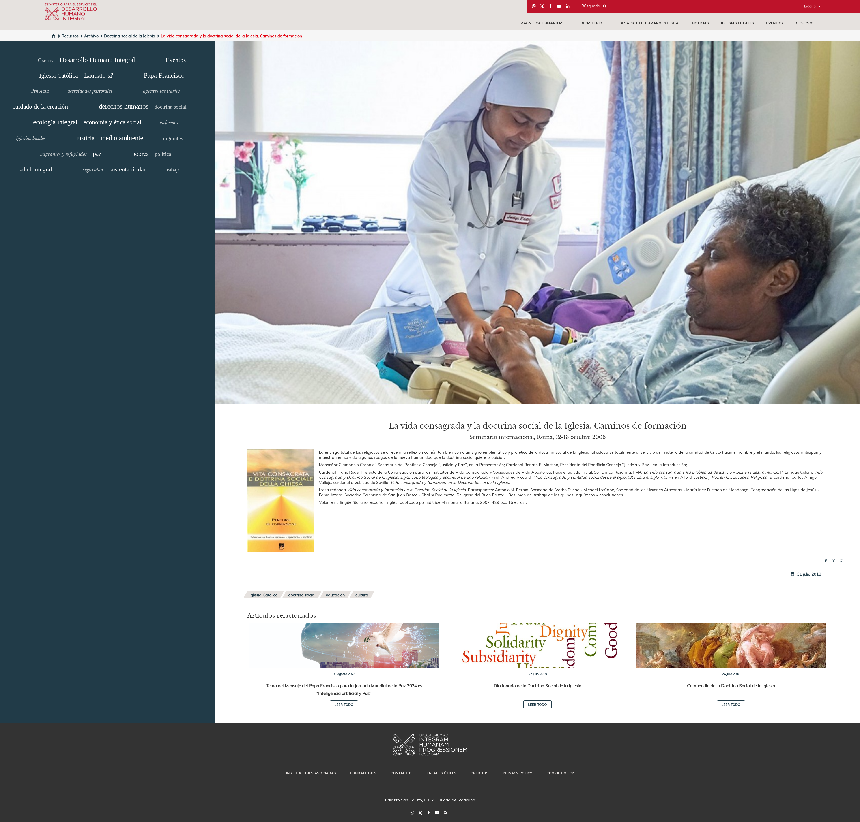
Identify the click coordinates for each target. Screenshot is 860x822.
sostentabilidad (128, 169)
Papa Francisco (164, 75)
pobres (140, 153)
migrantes (172, 138)
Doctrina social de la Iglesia (129, 35)
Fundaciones (363, 773)
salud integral (35, 169)
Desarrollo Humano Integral (97, 59)
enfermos (169, 122)
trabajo (173, 170)
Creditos (480, 773)
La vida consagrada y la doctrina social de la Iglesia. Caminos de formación (231, 35)
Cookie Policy (560, 773)
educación (335, 595)
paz (97, 153)
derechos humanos (123, 106)
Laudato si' (98, 75)
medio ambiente (122, 137)
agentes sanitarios (161, 91)
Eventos (774, 23)
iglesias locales (737, 23)
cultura (361, 595)
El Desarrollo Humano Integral (647, 23)
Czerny (46, 60)
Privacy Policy (517, 773)
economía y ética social (113, 122)
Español (810, 6)
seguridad (93, 170)
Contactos (402, 773)
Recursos (805, 23)
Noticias (700, 23)
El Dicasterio (588, 23)
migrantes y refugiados (63, 154)
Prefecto (40, 91)
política (163, 154)
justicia (85, 138)
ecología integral (55, 122)
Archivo (91, 35)
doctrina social (171, 107)
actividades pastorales (90, 91)
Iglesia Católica (58, 75)
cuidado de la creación (40, 106)
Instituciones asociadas (311, 773)
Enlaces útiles (441, 773)
